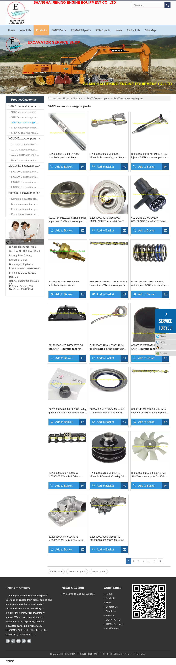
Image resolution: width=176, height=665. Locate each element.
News (119, 30)
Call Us (163, 353)
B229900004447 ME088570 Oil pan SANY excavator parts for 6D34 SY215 (65, 347)
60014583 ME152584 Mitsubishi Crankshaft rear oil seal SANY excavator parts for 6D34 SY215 (107, 411)
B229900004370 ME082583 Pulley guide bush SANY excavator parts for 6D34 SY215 (67, 411)
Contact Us (133, 30)
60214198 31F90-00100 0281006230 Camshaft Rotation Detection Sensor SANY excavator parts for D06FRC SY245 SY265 (149, 219)
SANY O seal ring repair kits (26, 132)
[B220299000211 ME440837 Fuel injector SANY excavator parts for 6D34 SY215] (150, 123)
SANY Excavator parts (22, 106)
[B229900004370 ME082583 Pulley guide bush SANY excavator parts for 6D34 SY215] (67, 383)
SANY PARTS (113, 619)
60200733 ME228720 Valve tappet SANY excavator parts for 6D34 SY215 (150, 347)
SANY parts (56, 571)
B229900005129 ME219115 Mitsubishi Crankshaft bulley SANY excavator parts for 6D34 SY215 (108, 475)
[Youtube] (29, 641)
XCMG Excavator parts (22, 138)
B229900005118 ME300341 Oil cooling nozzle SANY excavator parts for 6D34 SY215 (107, 347)
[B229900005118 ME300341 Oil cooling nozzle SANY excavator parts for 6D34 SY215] (109, 314)
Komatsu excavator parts (23, 192)
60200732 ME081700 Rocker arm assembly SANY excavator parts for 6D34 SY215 (108, 283)
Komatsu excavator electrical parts (27, 198)
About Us (25, 30)
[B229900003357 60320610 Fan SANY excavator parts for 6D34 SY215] (150, 446)
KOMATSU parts (81, 30)
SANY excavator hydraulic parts (27, 117)
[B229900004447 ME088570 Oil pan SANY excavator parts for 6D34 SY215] (67, 313)
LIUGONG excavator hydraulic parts (27, 176)
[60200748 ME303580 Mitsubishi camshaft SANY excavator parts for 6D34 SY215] (150, 371)
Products (41, 30)
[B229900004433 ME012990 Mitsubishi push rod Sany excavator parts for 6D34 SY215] (67, 132)
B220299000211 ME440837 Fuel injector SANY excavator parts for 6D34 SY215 (149, 156)
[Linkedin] (18, 641)
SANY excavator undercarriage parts (27, 127)
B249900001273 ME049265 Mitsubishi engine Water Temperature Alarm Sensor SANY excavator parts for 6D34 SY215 (66, 283)
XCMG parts (103, 30)
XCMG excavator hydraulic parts (27, 149)
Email (162, 342)
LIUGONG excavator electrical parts (27, 171)
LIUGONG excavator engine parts (27, 182)
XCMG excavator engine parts (27, 154)
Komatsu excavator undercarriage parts (27, 214)
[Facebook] (8, 641)
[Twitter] (24, 641)
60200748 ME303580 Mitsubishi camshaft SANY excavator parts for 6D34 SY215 (148, 411)
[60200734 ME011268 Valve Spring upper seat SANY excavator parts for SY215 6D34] (67, 193)
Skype (163, 336)
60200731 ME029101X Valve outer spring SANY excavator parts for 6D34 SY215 (150, 283)
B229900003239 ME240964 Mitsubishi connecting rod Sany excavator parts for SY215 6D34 (107, 156)
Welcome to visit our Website (79, 593)
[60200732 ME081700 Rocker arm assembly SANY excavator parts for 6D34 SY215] (109, 243)
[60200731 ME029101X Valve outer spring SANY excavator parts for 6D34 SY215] (150, 252)
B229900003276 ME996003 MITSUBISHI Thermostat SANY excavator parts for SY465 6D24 (107, 219)
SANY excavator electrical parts (27, 112)
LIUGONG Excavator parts (24, 165)
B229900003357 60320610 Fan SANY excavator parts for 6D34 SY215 (148, 475)
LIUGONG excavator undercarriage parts (27, 187)
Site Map (150, 30)
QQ (161, 348)
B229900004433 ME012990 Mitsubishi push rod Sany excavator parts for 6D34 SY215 (65, 156)
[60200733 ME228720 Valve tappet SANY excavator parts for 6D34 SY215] (150, 333)
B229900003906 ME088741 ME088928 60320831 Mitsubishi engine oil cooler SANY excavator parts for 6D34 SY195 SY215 (108, 538)
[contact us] (25, 232)
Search (167, 5)
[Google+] (13, 641)
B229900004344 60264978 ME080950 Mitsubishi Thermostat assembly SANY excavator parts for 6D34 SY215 (66, 538)
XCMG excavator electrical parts (27, 144)
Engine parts (99, 571)
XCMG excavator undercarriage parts (27, 160)
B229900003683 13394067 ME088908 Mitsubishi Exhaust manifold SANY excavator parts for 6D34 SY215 (67, 475)
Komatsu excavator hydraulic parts (27, 209)
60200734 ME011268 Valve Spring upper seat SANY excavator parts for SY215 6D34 (67, 219)
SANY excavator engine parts (27, 122)
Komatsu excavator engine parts (27, 204)
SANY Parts (59, 30)
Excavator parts (77, 571)
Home (11, 30)
